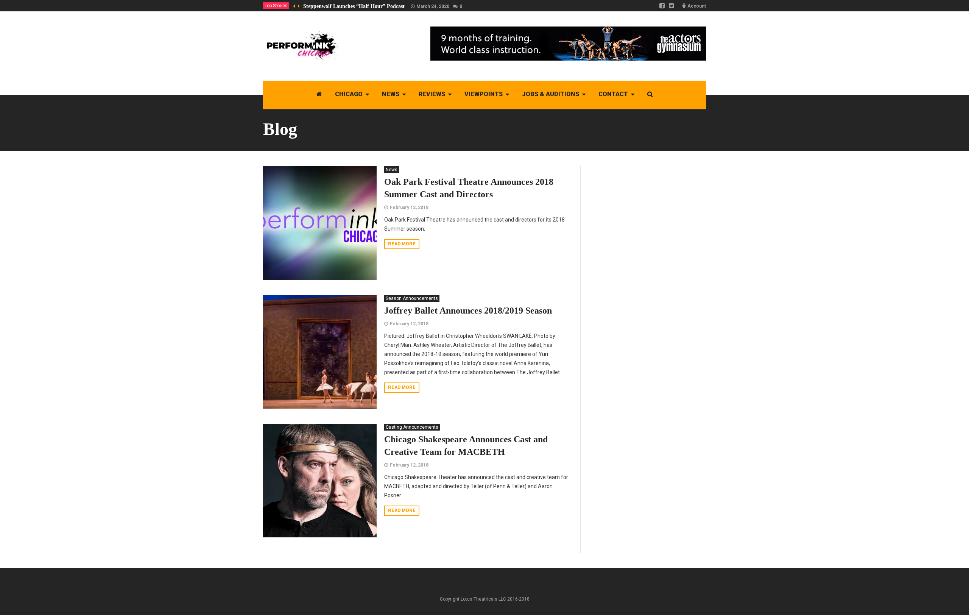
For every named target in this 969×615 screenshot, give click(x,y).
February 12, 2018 (409, 207)
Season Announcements (412, 298)
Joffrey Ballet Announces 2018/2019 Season (468, 310)
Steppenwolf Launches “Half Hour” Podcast (354, 6)
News (391, 169)
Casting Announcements (412, 427)
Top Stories (276, 5)
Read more (402, 244)
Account (696, 6)
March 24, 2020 (432, 6)
